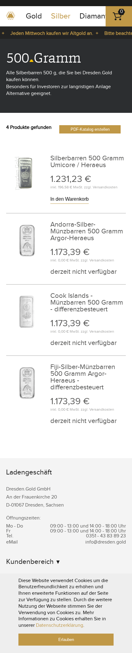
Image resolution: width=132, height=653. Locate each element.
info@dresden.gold (105, 542)
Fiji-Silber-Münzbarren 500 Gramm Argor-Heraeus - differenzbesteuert (82, 377)
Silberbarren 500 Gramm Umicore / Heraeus (87, 161)
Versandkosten (105, 187)
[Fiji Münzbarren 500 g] (27, 260)
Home (10, 18)
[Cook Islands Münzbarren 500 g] (27, 331)
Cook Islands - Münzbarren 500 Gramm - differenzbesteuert (86, 302)
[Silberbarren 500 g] (27, 194)
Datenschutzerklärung (59, 625)
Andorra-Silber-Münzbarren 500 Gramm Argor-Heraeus (86, 231)
